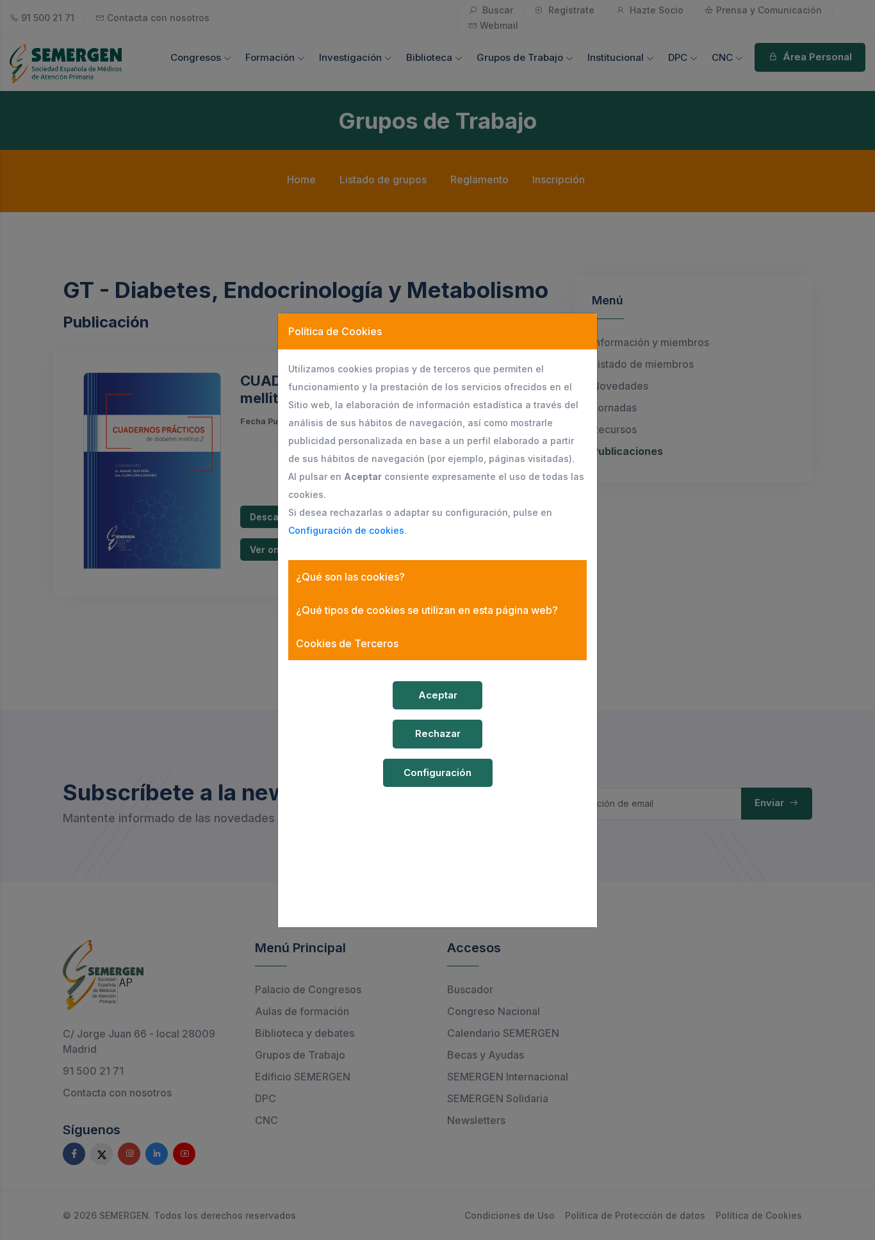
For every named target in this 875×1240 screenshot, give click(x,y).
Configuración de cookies (346, 530)
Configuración (437, 772)
